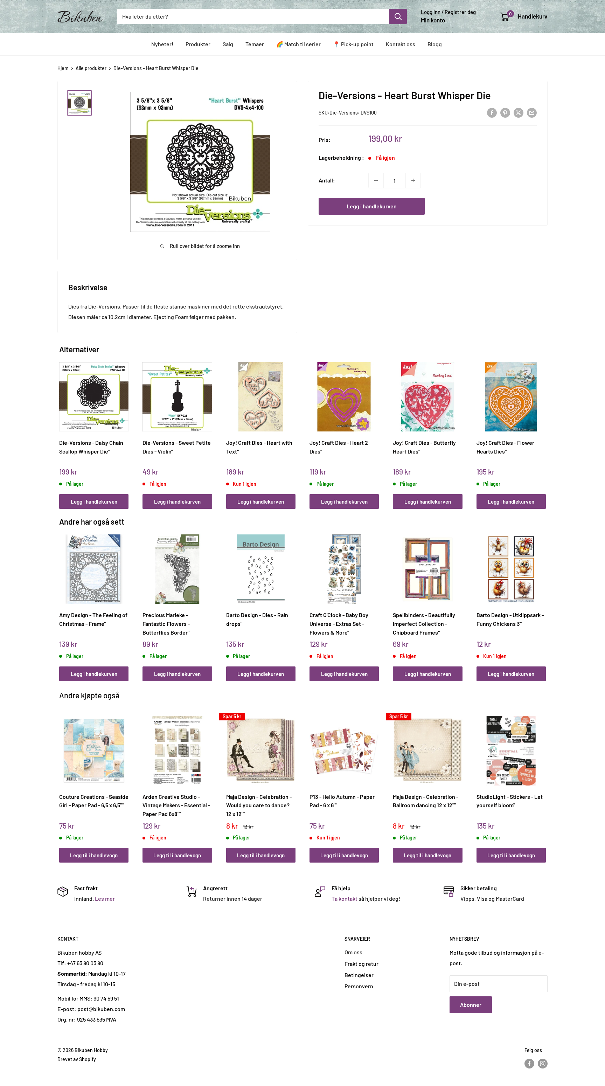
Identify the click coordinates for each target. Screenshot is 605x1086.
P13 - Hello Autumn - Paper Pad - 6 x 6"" (342, 801)
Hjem (63, 68)
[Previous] (61, 428)
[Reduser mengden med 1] (376, 180)
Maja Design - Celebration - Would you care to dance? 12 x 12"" (259, 805)
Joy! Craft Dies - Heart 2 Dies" (339, 447)
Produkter (198, 44)
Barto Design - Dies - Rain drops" (257, 619)
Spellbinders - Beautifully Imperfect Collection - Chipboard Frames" (424, 623)
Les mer (105, 898)
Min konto (433, 19)
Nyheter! (162, 44)
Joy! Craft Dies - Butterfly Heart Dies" (424, 447)
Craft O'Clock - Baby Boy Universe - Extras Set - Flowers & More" (339, 623)
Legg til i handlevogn (94, 855)
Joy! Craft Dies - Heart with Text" (259, 447)
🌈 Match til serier (298, 44)
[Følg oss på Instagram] (543, 1063)
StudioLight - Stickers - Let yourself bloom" (510, 801)
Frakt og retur (361, 963)
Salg (228, 44)
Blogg (434, 44)
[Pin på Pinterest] (505, 112)
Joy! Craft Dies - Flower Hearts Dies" (505, 447)
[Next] (544, 428)
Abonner (470, 1004)
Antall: (327, 180)
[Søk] (398, 16)
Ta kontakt (344, 898)
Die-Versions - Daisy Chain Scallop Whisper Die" (91, 447)
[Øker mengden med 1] (413, 180)
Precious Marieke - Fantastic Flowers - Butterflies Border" (166, 623)
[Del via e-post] (532, 112)
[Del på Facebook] (492, 112)
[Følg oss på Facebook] (529, 1063)
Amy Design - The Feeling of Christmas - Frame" (93, 619)
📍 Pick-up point (353, 44)
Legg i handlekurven (372, 206)
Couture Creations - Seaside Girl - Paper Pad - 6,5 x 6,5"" (93, 801)
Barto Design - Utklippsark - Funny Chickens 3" (510, 619)
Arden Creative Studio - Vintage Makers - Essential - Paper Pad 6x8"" (176, 805)
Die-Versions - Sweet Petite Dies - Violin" (176, 447)
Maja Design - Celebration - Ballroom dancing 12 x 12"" (425, 801)
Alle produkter (91, 68)
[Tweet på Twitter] (518, 112)
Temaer (254, 44)
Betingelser (359, 974)
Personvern (359, 986)
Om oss (353, 952)
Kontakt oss (400, 44)
